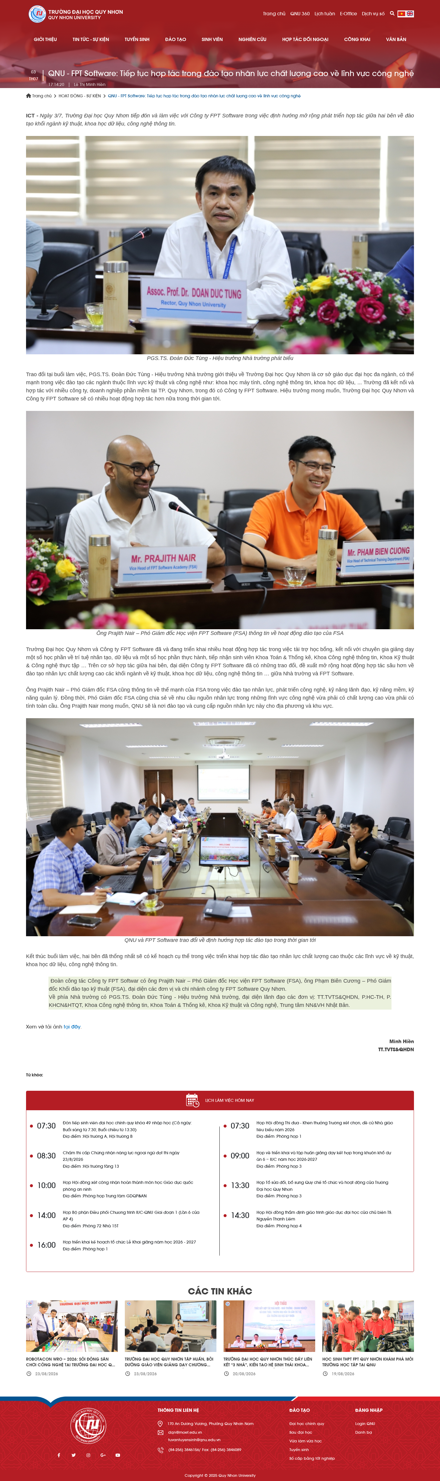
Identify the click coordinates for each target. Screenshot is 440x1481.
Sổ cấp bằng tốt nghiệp (312, 1458)
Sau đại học (300, 1432)
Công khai (357, 39)
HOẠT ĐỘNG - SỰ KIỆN (80, 96)
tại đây (72, 1027)
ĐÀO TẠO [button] (175, 39)
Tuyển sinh (299, 1450)
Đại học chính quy (306, 1424)
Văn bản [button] (396, 39)
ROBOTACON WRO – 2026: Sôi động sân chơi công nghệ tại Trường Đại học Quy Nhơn (71, 1365)
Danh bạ (363, 1432)
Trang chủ (274, 13)
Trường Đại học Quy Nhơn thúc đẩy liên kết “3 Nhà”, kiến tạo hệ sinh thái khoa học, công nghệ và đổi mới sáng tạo (268, 1365)
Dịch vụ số (373, 13)
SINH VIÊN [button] (212, 39)
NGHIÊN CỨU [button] (252, 39)
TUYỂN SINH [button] (137, 39)
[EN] (409, 14)
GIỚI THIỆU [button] (45, 39)
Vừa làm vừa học (305, 1441)
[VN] (401, 14)
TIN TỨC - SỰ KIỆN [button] (91, 39)
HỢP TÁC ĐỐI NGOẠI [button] (305, 39)
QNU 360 (300, 13)
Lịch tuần (325, 13)
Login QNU (365, 1424)
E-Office (348, 13)
